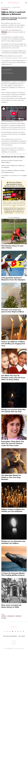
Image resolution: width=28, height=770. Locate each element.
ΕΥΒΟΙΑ (4, 616)
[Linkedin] (18, 631)
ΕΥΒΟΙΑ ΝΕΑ (11, 616)
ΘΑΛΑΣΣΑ (18, 616)
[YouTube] (12, 631)
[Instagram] (9, 631)
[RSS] (21, 631)
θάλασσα (4, 32)
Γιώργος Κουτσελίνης (6, 7)
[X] (7, 631)
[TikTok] (15, 631)
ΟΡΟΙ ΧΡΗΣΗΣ (22, 636)
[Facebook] (4, 631)
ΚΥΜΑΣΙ (4, 618)
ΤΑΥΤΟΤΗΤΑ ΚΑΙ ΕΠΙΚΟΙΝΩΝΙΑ (10, 636)
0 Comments (4, 9)
